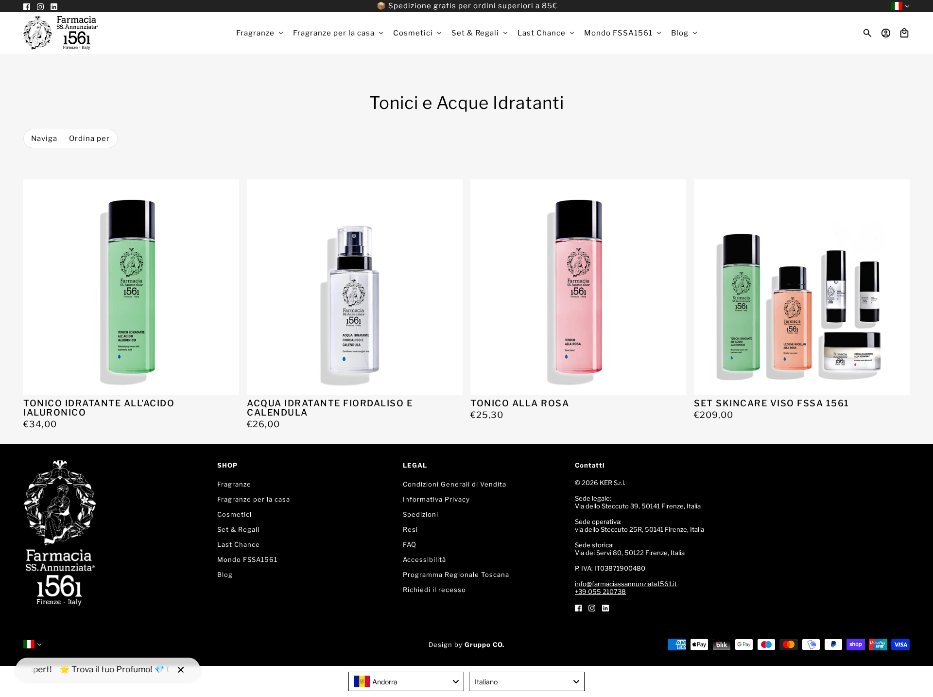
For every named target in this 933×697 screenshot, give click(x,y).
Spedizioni (420, 514)
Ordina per (89, 138)
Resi (410, 529)
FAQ (409, 544)
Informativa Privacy (436, 499)
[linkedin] (605, 607)
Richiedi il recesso (434, 589)
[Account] (886, 33)
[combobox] (406, 681)
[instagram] (592, 607)
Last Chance (238, 544)
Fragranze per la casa (253, 499)
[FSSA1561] (60, 33)
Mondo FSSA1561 (247, 559)
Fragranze (234, 484)
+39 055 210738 (600, 591)
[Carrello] (904, 33)
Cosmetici (234, 514)
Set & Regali (238, 529)
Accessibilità (424, 559)
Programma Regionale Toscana (456, 574)
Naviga (44, 138)
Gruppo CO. (484, 644)
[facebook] (578, 607)
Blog (225, 574)
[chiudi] (181, 670)
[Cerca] (867, 33)
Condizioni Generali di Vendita (454, 484)
